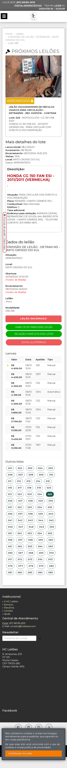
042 (20, 520)
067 (20, 553)
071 (10, 559)
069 (41, 553)
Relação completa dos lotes (33, 334)
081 (10, 572)
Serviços (8, 604)
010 (51, 474)
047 (20, 526)
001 (10, 468)
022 (19, 494)
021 (10, 494)
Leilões (19, 33)
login (58, 5)
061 (10, 546)
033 (29, 507)
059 (40, 539)
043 (30, 520)
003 (30, 468)
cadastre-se (46, 8)
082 (20, 572)
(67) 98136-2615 (17, 623)
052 (19, 533)
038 (30, 513)
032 (19, 507)
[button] (9, 76)
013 (28, 481)
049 (41, 526)
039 (40, 513)
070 (51, 553)
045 (51, 520)
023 (29, 494)
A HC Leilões (11, 601)
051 (10, 533)
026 (10, 500)
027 (20, 500)
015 (48, 481)
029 (40, 500)
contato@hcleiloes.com (23, 626)
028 (30, 500)
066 (10, 553)
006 (10, 474)
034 (39, 507)
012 (19, 481)
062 (20, 546)
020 (49, 487)
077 (20, 566)
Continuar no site (20, 753)
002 (20, 468)
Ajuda (59, 8)
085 (50, 572)
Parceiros (9, 607)
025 (50, 494)
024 (39, 494)
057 (20, 539)
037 (20, 513)
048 (31, 526)
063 (30, 546)
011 (9, 481)
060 (50, 539)
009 (41, 474)
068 (31, 553)
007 (20, 474)
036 (10, 513)
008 (31, 474)
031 (10, 507)
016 (10, 487)
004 (40, 468)
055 (50, 533)
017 (20, 487)
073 (30, 559)
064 (40, 546)
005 (50, 468)
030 (50, 500)
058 (30, 539)
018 (29, 487)
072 (20, 559)
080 (51, 566)
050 (52, 526)
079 (41, 566)
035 (50, 507)
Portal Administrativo (28, 5)
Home (8, 33)
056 (10, 539)
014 (38, 481)
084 (40, 572)
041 (10, 520)
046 (10, 526)
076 (10, 566)
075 (50, 559)
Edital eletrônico (34, 342)
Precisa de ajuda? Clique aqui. (4, 233)
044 (40, 520)
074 (40, 559)
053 (29, 533)
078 (31, 566)
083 (30, 572)
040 (50, 513)
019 (39, 487)
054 (39, 533)
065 (50, 546)
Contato (8, 610)
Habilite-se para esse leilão (34, 327)
